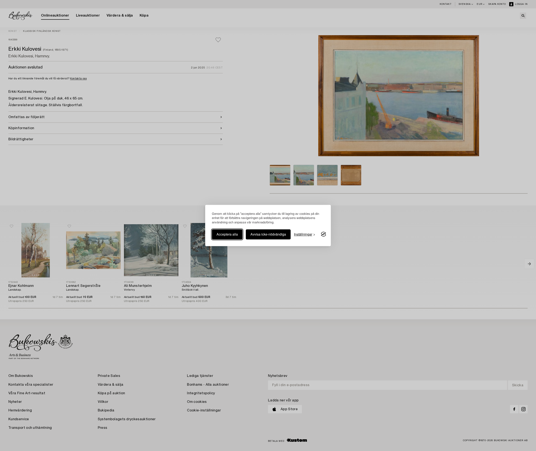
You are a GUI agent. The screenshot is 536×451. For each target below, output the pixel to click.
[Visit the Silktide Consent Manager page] (323, 234)
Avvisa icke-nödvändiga (268, 234)
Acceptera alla (227, 234)
